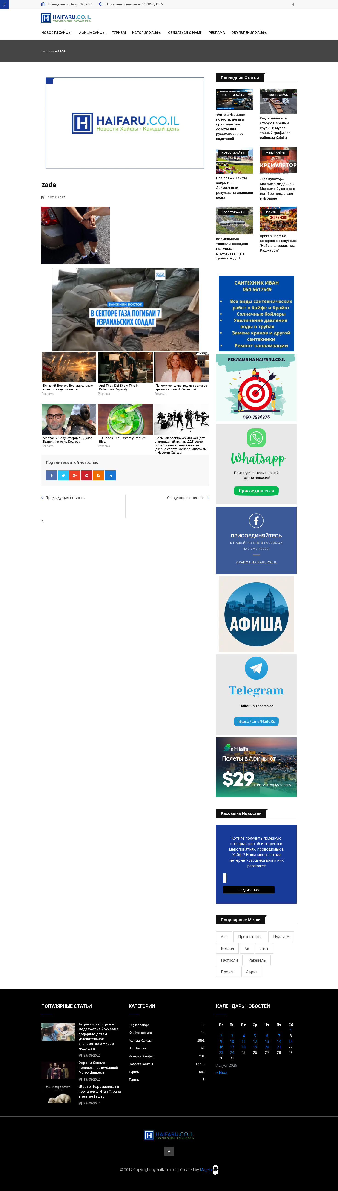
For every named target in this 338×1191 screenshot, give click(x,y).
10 (232, 1041)
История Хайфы (147, 33)
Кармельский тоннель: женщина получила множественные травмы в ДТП (232, 248)
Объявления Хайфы (249, 33)
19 (255, 1046)
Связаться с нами (185, 33)
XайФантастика (167, 1032)
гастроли (229, 960)
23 (221, 1052)
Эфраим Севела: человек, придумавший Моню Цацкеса (98, 1068)
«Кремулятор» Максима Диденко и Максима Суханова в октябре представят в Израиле (277, 188)
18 (243, 1046)
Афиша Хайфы (92, 33)
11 (243, 1041)
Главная (47, 51)
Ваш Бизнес (167, 1048)
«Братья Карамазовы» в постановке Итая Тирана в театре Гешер (100, 1091)
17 (232, 1046)
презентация (250, 936)
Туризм (119, 33)
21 (279, 1046)
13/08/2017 (56, 197)
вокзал (227, 948)
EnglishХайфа (167, 1025)
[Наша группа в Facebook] (293, 4)
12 (255, 1041)
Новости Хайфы (56, 33)
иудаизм (281, 936)
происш (228, 971)
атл (224, 936)
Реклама (217, 33)
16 (221, 1046)
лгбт (264, 948)
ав (247, 948)
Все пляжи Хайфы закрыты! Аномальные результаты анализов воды (234, 188)
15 (291, 1041)
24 (232, 1052)
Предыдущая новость (65, 497)
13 (267, 1041)
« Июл (221, 1072)
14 (279, 1041)
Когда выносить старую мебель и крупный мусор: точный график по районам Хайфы (275, 128)
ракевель (257, 960)
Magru (206, 1169)
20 (267, 1046)
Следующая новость (186, 497)
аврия (251, 971)
